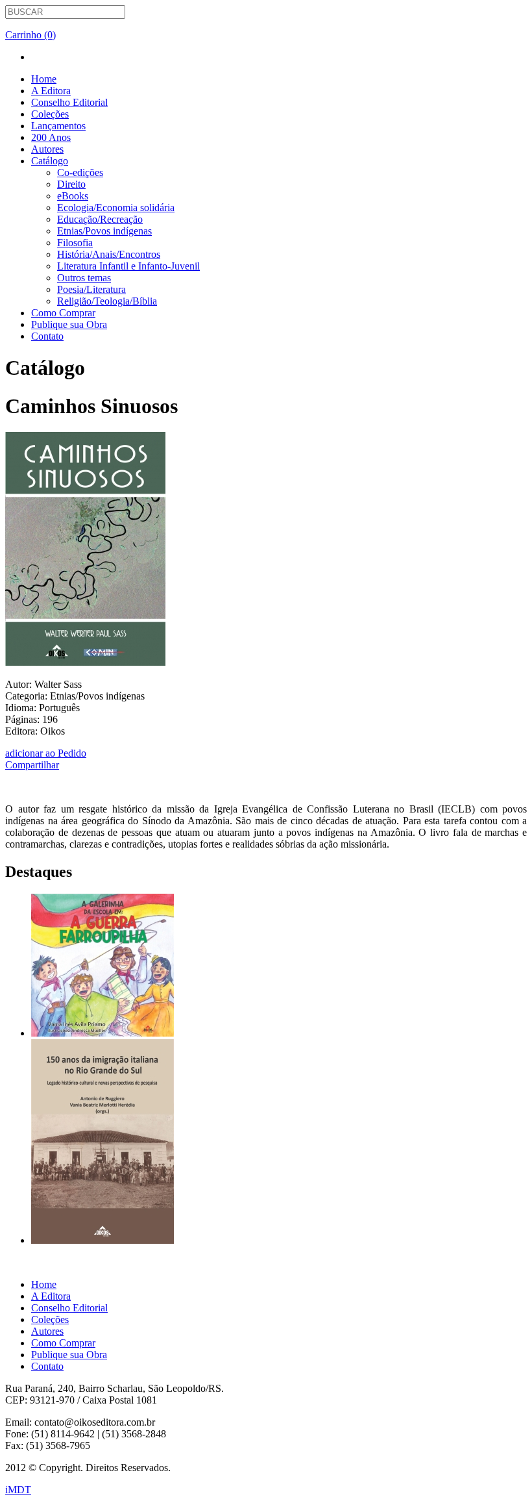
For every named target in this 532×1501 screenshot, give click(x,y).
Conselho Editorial (69, 102)
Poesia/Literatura (91, 289)
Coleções (50, 114)
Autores (47, 149)
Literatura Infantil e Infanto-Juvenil (128, 265)
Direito (71, 184)
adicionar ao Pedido (45, 753)
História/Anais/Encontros (108, 254)
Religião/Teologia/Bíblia (107, 301)
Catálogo (49, 160)
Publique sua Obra (69, 324)
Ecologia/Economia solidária (116, 207)
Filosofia (75, 242)
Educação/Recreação (100, 219)
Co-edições (80, 172)
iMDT (18, 1489)
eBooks (72, 195)
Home (43, 78)
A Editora (51, 90)
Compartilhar (32, 764)
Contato (47, 336)
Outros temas (84, 277)
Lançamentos (58, 125)
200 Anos (51, 137)
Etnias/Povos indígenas (104, 230)
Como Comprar (63, 312)
